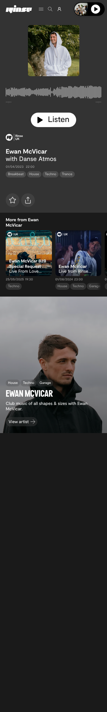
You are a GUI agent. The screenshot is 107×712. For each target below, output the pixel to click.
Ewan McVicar (26, 151)
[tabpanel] (53, 93)
